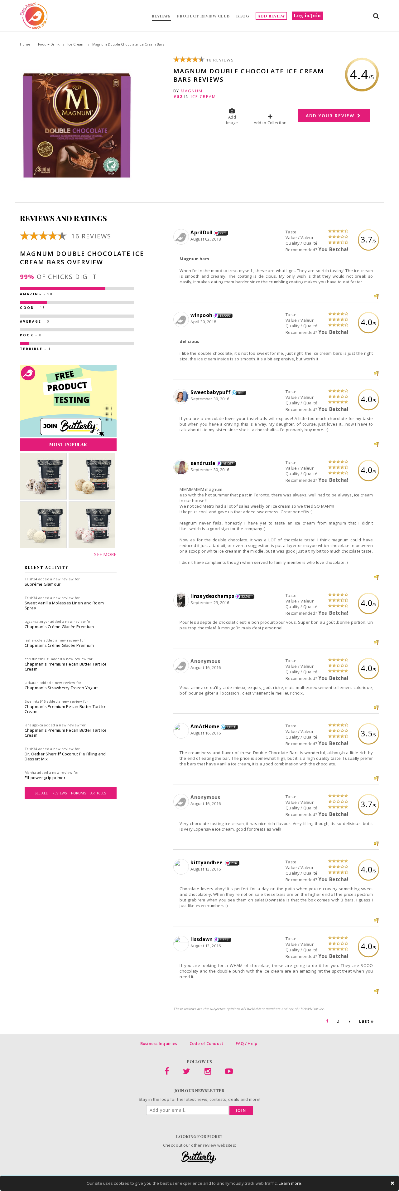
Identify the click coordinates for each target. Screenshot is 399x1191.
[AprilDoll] (181, 237)
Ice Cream (75, 44)
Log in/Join (307, 15)
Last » (366, 1021)
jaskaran (32, 682)
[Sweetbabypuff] (181, 397)
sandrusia (202, 463)
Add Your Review (331, 116)
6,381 (224, 940)
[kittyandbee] (181, 867)
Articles (98, 793)
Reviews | (61, 793)
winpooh (201, 315)
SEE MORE (105, 554)
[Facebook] (167, 1072)
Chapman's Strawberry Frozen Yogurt (61, 687)
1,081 (231, 727)
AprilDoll (201, 232)
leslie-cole (34, 640)
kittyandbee (207, 862)
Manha (30, 772)
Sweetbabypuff (210, 392)
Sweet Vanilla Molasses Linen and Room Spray (64, 605)
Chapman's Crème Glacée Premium (59, 626)
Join (241, 1110)
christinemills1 (37, 659)
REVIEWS (161, 15)
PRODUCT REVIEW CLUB (203, 15)
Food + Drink (49, 44)
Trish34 (31, 579)
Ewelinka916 (35, 701)
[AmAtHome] (181, 731)
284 (234, 863)
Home (25, 44)
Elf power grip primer (45, 777)
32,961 (246, 596)
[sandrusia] (181, 468)
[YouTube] (229, 1072)
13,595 (224, 316)
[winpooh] (181, 320)
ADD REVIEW (271, 15)
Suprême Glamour (43, 584)
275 (223, 233)
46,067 (228, 463)
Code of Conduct (207, 1043)
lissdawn (201, 939)
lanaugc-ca (34, 725)
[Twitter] (186, 1072)
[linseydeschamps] (181, 600)
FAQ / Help (246, 1043)
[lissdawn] (181, 944)
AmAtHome (204, 726)
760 (240, 393)
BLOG (242, 15)
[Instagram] (208, 1072)
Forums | (80, 793)
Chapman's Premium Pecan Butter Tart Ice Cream (66, 666)
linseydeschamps (212, 596)
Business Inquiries (158, 1043)
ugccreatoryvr (37, 621)
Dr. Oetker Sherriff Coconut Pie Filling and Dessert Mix (65, 756)
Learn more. (290, 1183)
